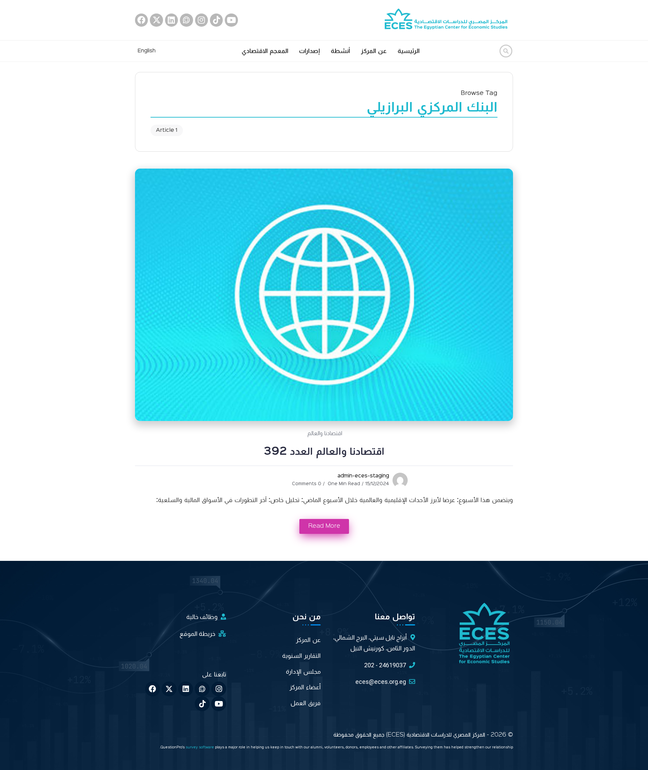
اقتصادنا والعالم (324, 433)
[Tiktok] (216, 20)
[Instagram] (201, 20)
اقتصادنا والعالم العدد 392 (324, 451)
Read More (324, 526)
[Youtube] (231, 20)
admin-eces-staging (363, 476)
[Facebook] (141, 20)
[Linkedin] (171, 20)
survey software (200, 747)
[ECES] (449, 20)
